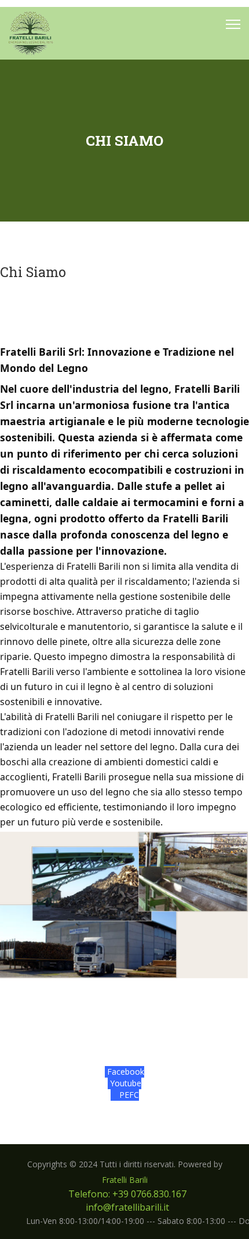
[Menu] (233, 24)
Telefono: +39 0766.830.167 (127, 1194)
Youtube (124, 1083)
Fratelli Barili (125, 1179)
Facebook (124, 1071)
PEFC (128, 1094)
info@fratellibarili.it (127, 1207)
